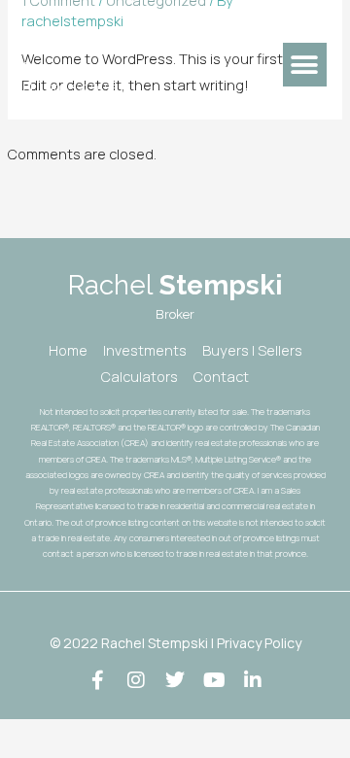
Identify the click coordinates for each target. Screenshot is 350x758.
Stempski (130, 36)
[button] (305, 64)
